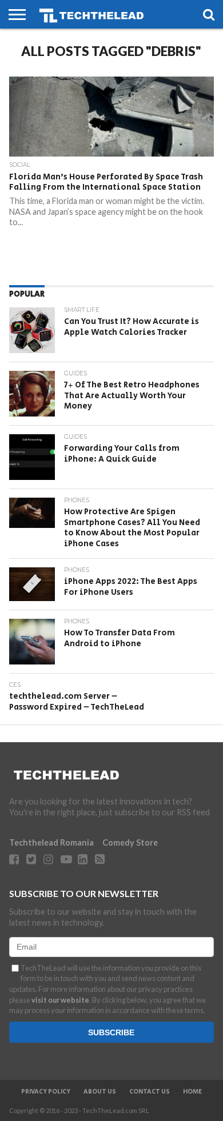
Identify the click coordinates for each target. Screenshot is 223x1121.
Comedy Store (130, 842)
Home (192, 1091)
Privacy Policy (45, 1091)
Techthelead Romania (51, 842)
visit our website (60, 999)
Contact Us (149, 1091)
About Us (99, 1091)
